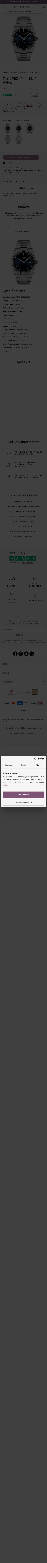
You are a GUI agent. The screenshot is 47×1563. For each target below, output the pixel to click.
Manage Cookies (22, 802)
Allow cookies (23, 795)
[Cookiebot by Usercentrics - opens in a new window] (34, 758)
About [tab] (38, 765)
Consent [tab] (8, 765)
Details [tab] (23, 765)
